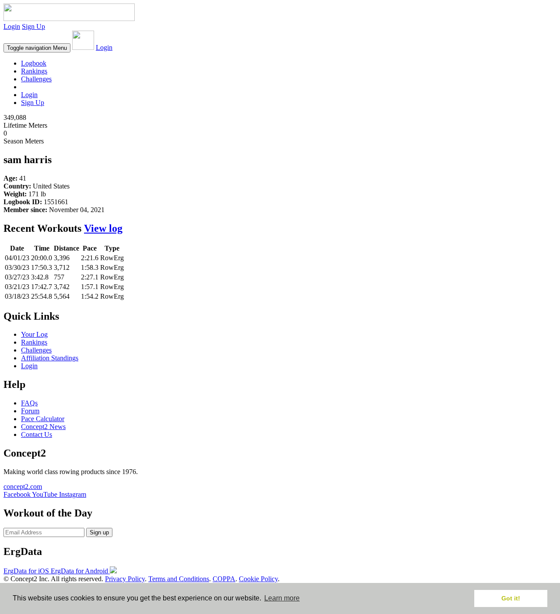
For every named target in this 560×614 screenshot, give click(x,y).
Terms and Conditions (178, 579)
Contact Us (36, 434)
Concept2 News (43, 426)
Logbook (33, 63)
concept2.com (23, 486)
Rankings (34, 71)
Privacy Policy (125, 579)
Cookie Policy (258, 579)
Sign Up (33, 26)
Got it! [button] (510, 598)
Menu (37, 48)
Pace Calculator (42, 418)
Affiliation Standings (49, 358)
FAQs (29, 403)
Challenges (36, 79)
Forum (30, 411)
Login (12, 26)
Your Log (34, 334)
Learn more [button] (282, 598)
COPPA (224, 579)
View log (103, 228)
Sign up (99, 532)
